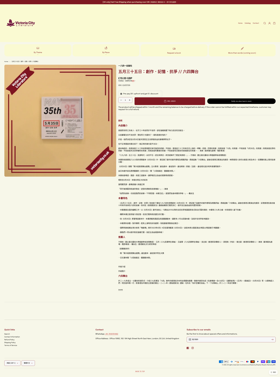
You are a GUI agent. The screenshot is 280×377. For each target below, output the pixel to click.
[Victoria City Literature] (21, 23)
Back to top (140, 371)
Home (6, 61)
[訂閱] (273, 339)
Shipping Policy (10, 342)
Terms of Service (10, 345)
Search (7, 334)
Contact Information (12, 337)
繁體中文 (27, 363)
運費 (133, 81)
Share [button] (120, 290)
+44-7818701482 (111, 334)
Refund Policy (9, 340)
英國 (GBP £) (11, 363)
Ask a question (124, 85)
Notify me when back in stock (241, 101)
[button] (264, 23)
